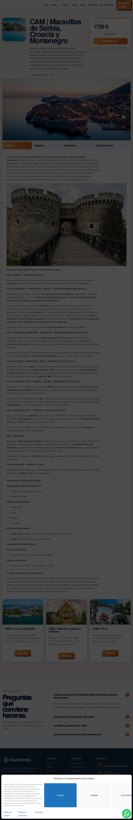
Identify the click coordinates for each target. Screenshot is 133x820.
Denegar (94, 795)
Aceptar (60, 795)
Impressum (39, 812)
